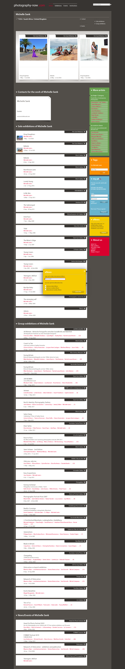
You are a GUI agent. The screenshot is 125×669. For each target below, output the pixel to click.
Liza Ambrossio (28, 639)
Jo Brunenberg (47, 627)
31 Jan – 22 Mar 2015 (29, 430)
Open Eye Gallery (78, 238)
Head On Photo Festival (76, 621)
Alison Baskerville (67, 383)
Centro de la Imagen (77, 261)
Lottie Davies (38, 393)
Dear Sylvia (27, 426)
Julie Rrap (53, 428)
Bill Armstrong (59, 442)
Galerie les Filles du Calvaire (75, 529)
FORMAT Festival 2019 (31, 635)
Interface (27, 217)
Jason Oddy (75, 347)
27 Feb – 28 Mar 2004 (29, 303)
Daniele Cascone (57, 627)
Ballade (52, 76)
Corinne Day (48, 404)
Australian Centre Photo (76, 423)
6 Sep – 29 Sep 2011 (29, 209)
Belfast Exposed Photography (74, 656)
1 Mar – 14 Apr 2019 (29, 385)
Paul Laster (46, 605)
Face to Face (28, 438)
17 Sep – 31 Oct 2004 (29, 292)
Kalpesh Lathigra (95, 143)
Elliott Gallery (79, 155)
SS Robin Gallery (78, 249)
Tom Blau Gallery (78, 588)
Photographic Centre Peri (76, 297)
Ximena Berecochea (96, 151)
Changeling (28, 555)
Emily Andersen (38, 383)
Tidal (25, 229)
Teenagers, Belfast (30, 276)
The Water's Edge (30, 240)
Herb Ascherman (36, 627)
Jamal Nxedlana (95, 111)
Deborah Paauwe (64, 559)
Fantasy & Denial (29, 485)
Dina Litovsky (27, 428)
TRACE (81, 308)
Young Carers (28, 252)
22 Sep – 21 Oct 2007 (29, 526)
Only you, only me (30, 461)
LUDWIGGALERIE (78, 329)
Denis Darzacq (64, 534)
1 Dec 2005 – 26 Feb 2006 (31, 268)
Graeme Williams (96, 106)
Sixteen (26, 390)
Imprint (93, 250)
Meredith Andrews (39, 335)
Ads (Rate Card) (95, 247)
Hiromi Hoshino (95, 145)
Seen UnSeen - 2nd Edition (33, 449)
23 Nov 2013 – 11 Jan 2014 (31, 454)
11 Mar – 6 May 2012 (29, 465)
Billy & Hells (27, 499)
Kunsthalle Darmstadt (77, 364)
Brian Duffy (49, 418)
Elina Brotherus (55, 463)
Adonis (26, 311)
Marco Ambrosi (48, 442)
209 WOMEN (28, 379)
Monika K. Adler (28, 383)
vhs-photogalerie (78, 435)
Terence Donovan (39, 418)
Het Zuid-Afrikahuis (38, 36)
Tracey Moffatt (63, 605)
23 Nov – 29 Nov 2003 (30, 315)
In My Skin (27, 193)
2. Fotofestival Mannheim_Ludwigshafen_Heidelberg (43, 520)
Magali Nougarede (29, 593)
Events (65, 6)
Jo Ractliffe (94, 117)
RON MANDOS (79, 190)
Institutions (73, 6)
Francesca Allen (28, 335)
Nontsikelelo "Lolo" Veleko (98, 102)
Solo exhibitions (100, 21)
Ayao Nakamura (95, 149)
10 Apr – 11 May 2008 (29, 233)
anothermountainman (39, 569)
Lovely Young (28, 181)
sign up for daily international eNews (55, 276)
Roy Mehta (94, 141)
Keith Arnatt (27, 489)
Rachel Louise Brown (97, 134)
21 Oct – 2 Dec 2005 (29, 280)
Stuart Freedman (58, 393)
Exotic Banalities (29, 591)
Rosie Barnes (57, 383)
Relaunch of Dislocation (32, 579)
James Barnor (50, 359)
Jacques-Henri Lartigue (52, 347)
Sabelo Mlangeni (95, 104)
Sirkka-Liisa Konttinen (97, 138)
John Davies (44, 489)
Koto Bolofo (94, 108)
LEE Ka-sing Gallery (77, 565)
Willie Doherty (54, 489)
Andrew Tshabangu (96, 119)
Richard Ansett (38, 639)
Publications (84, 23)
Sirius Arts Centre (79, 226)
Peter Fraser (62, 489)
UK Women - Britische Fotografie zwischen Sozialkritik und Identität (48, 332)
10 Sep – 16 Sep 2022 (29, 349)
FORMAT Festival (78, 632)
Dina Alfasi (27, 627)
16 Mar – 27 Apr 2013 (29, 197)
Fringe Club (80, 576)
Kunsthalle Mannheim (77, 517)
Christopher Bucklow (29, 451)
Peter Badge (39, 522)
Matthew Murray (65, 347)
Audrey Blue (58, 335)
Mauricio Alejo (28, 569)
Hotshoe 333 (79, 202)
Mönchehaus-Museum (76, 352)
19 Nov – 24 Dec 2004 (29, 562)
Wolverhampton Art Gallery (75, 214)
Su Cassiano (67, 627)
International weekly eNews (54, 290)
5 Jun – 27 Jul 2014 (29, 444)
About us (93, 244)
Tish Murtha (94, 147)
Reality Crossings (30, 508)
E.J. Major (47, 512)
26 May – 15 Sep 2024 (30, 338)
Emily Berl (67, 639)
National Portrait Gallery (76, 494)
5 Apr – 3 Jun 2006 (29, 256)
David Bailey (35, 489)
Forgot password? (94, 202)
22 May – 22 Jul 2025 (55, 77)
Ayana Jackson (95, 121)
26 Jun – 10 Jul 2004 (29, 583)
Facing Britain (28, 355)
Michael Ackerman (29, 522)
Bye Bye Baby (28, 287)
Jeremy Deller (57, 404)
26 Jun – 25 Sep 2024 (29, 174)
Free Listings (95, 246)
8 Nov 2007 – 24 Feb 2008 (31, 501)
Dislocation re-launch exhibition (35, 567)
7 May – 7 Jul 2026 (25, 77)
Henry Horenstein (39, 347)
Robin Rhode (94, 115)
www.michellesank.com (23, 116)
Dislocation (79, 644)
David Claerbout (28, 512)
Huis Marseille (79, 541)
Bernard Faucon (28, 605)
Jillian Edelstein (47, 393)
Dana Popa (45, 428)
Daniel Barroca (49, 522)
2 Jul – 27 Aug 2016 (29, 186)
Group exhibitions (100, 23)
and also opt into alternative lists (53, 283)
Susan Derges (72, 546)
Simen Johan (46, 559)
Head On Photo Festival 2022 (34, 623)
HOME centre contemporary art (74, 388)
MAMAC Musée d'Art (77, 459)
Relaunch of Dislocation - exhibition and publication (42, 647)
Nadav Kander (50, 499)
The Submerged (29, 205)
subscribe (78, 291)
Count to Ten (28, 343)
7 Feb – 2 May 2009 (29, 221)
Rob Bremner (59, 359)
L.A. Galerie (80, 600)
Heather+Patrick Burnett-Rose (63, 522)
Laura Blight (50, 335)
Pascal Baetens (68, 442)
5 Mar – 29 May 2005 (29, 548)
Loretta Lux (55, 559)
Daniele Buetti (65, 463)
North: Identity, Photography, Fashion (37, 402)
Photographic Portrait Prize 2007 (35, 497)
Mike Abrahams (28, 359)
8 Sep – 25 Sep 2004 (29, 571)
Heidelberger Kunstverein (76, 506)
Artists (51, 6)
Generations (28, 532)
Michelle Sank (27, 136)
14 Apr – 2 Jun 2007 (29, 244)
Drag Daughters (24, 76)
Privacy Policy (95, 252)
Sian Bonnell (94, 132)
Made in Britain (29, 544)
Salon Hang (28, 414)
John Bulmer (69, 371)
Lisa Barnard (48, 383)
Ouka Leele (54, 605)
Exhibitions (58, 6)
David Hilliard (38, 605)
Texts (82, 21)
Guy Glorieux (27, 475)
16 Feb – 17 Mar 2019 (29, 395)
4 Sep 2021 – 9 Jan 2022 (30, 373)
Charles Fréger (74, 534)
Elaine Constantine (37, 404)
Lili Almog (40, 442)
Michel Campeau (74, 569)
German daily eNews (52, 286)
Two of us (27, 603)
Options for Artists (97, 187)
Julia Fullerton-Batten (38, 499)
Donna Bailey (27, 559)
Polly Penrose (37, 428)
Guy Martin (67, 499)
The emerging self (30, 299)
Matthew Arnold (58, 639)
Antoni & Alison (28, 347)
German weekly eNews (52, 288)
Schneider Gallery (78, 470)
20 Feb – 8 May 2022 (29, 361)
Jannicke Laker (38, 512)
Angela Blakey (37, 559)
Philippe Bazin (28, 534)
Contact (83, 19)
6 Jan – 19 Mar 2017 (29, 406)
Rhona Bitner (36, 463)
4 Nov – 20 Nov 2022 (29, 629)
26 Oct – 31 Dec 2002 (29, 607)
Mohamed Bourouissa (52, 534)
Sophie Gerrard (69, 393)
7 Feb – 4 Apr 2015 (29, 420)
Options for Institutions (98, 189)
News (97, 19)
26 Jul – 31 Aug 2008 (29, 491)
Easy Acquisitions (30, 473)
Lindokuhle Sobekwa (97, 113)
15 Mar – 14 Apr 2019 (29, 641)
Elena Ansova (48, 639)
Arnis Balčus (27, 463)
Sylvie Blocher (45, 463)
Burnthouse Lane (30, 170)
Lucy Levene (58, 499)
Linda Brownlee (28, 393)
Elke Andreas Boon (38, 534)
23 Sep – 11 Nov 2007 (29, 514)
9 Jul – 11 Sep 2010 (29, 477)
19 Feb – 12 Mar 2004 (29, 595)
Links (97, 26)
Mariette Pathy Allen (29, 442)
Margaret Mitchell (96, 136)
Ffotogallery (79, 482)
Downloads (84, 28)
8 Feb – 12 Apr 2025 (29, 162)
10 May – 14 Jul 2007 (29, 536)
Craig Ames (27, 546)
